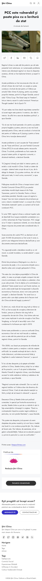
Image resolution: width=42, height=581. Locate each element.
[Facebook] (4, 537)
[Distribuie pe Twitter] (4, 58)
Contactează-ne (29, 512)
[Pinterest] (18, 537)
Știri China (14, 578)
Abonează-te (9, 512)
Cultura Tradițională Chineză (12, 569)
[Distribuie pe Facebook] (11, 58)
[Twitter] (8, 537)
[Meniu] (34, 3)
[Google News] (27, 537)
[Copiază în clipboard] (31, 58)
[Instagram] (13, 537)
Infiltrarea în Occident (10, 567)
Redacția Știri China (13, 468)
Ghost (28, 578)
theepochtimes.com (19, 444)
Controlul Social (7, 561)
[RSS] (32, 537)
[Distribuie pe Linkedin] (18, 58)
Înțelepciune (6, 558)
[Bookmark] (37, 58)
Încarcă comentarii (21, 483)
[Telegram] (23, 537)
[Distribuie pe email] (24, 58)
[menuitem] (21, 545)
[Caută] (31, 3)
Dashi (34, 578)
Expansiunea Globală (9, 564)
